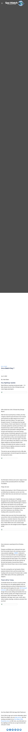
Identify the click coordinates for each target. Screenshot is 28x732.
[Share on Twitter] (12, 730)
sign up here (18, 717)
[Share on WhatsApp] (7, 730)
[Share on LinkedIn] (20, 730)
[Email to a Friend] (15, 730)
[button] (2, 3)
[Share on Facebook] (10, 730)
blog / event (4, 366)
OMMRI (16, 553)
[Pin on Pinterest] (18, 730)
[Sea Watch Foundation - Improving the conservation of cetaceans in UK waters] (14, 3)
